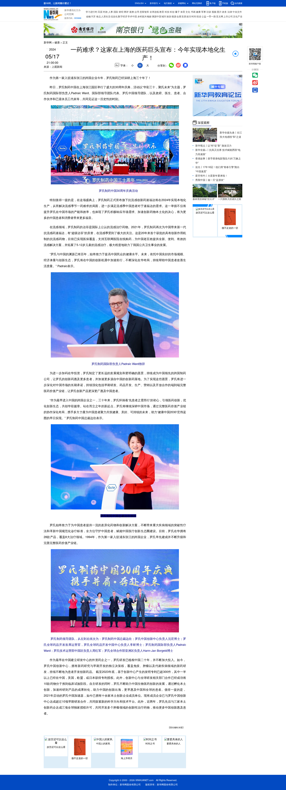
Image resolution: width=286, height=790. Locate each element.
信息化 (114, 16)
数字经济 (122, 16)
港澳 (131, 12)
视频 (214, 12)
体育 (182, 12)
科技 (167, 12)
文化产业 (237, 16)
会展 (179, 16)
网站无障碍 (197, 3)
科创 (172, 12)
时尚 (193, 16)
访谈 (208, 12)
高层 (100, 12)
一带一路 (211, 16)
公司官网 (69, 14)
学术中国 (132, 16)
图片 (219, 12)
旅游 (169, 16)
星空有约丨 (201, 175)
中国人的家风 (103, 743)
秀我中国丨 (201, 180)
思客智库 (144, 12)
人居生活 (105, 16)
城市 (164, 16)
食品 (98, 16)
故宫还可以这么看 (56, 747)
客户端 (212, 3)
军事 (203, 12)
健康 (198, 12)
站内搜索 (238, 3)
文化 (188, 12)
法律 (229, 12)
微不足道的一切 (80, 758)
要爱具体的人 (174, 743)
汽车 (93, 16)
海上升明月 (126, 758)
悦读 (198, 16)
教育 (161, 12)
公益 (204, 16)
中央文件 (237, 12)
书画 (193, 12)
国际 (116, 12)
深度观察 (204, 122)
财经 (121, 12)
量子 (177, 12)
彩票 (184, 16)
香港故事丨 (201, 158)
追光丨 (199, 167)
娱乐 (189, 16)
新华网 (48, 42)
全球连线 (154, 12)
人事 (110, 12)
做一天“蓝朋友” (216, 180)
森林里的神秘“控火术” (204, 199)
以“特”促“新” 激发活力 (220, 145)
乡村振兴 (142, 16)
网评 (126, 12)
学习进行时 (91, 12)
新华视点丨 (201, 145)
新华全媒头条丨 (228, 132)
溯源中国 (156, 16)
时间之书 (150, 743)
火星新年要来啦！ (218, 175)
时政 (105, 12)
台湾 (136, 12)
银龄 (149, 16)
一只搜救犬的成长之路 (229, 199)
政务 (224, 12)
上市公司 (228, 16)
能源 (174, 16)
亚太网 (219, 16)
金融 (88, 16)
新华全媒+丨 (202, 150)
